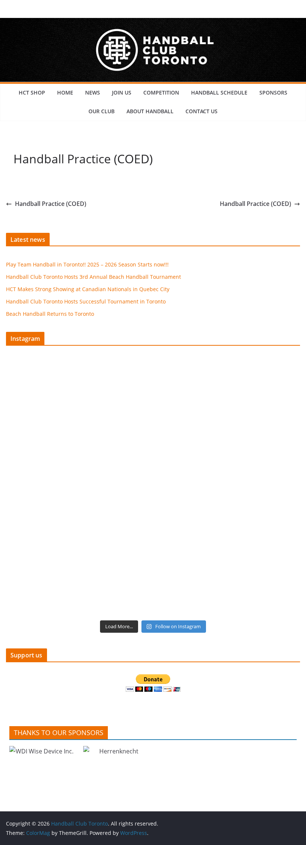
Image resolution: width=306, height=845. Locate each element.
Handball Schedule (219, 92)
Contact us (201, 111)
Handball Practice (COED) (50, 204)
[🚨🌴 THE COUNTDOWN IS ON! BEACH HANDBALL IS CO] (227, 488)
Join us (121, 92)
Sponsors (273, 92)
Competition (161, 92)
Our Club (101, 111)
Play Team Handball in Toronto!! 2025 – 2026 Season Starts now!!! (87, 264)
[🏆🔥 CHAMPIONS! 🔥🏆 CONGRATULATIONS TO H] (227, 403)
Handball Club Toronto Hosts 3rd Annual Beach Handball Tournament (93, 276)
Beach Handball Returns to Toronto (50, 313)
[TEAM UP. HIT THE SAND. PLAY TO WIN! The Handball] (78, 573)
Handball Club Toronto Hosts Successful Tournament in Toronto (86, 301)
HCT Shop (32, 92)
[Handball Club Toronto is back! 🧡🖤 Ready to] (78, 403)
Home (65, 92)
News (92, 92)
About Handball (150, 111)
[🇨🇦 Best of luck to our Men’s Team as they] (78, 488)
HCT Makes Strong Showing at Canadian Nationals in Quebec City (87, 289)
